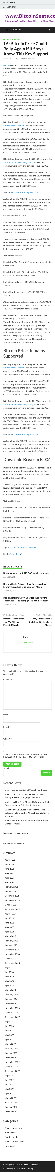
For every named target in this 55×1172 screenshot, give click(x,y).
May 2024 (9, 981)
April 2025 (9, 931)
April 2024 (9, 985)
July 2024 (9, 972)
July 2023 (9, 1026)
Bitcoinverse (10, 1132)
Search (6, 768)
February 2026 (11, 886)
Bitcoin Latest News (11, 39)
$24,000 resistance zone (14, 125)
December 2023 (12, 1003)
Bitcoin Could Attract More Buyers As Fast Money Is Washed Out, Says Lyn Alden (25, 585)
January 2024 (11, 999)
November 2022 (12, 1062)
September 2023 (12, 1017)
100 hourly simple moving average (19, 162)
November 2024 (12, 954)
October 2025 (11, 904)
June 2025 (9, 922)
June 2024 (9, 976)
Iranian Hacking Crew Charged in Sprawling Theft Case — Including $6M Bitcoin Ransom (25, 599)
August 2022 (11, 1075)
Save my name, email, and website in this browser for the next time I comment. (25, 755)
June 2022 (9, 1084)
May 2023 (9, 1035)
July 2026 (9, 864)
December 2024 (12, 949)
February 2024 (11, 994)
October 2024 (11, 958)
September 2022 (12, 1071)
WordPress (18, 1169)
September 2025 (12, 909)
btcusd (18, 547)
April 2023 (9, 1039)
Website (7, 739)
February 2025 (11, 940)
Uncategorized (11, 1146)
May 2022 (9, 1089)
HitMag (30, 1169)
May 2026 (9, 873)
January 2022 (11, 1107)
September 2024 (12, 963)
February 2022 (11, 1102)
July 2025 (9, 918)
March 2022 (10, 1098)
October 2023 (11, 1012)
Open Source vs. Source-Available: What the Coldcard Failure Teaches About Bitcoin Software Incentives (27, 812)
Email (7, 727)
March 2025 (10, 936)
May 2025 (9, 927)
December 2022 (12, 1057)
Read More (15, 554)
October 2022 (11, 1066)
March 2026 (10, 882)
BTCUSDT (25, 547)
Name (6, 715)
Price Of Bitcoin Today (15, 1141)
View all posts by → (31, 642)
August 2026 (11, 859)
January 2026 (11, 891)
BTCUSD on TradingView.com (24, 192)
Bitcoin (6, 65)
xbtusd (33, 547)
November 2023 (12, 1008)
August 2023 (11, 1021)
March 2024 (10, 990)
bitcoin (11, 547)
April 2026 (9, 877)
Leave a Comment (27, 59)
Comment (9, 680)
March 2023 (10, 1044)
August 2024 (11, 967)
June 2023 (9, 1030)
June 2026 (9, 868)
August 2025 (11, 913)
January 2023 (11, 1053)
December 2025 (12, 895)
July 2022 (9, 1080)
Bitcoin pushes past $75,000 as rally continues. (27, 573)
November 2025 (12, 900)
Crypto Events (11, 1137)
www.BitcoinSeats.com (28, 1165)
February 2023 (11, 1048)
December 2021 (12, 1111)
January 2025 (11, 945)
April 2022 (9, 1093)
